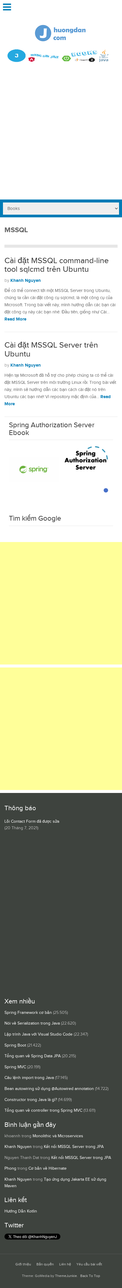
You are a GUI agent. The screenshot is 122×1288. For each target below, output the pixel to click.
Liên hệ (65, 1264)
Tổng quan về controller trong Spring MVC (43, 1110)
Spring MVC (15, 1067)
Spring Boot (15, 1045)
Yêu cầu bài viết (89, 1264)
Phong (10, 1168)
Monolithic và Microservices (58, 1136)
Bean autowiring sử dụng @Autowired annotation (49, 1088)
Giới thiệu (23, 1264)
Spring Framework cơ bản (28, 1012)
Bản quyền (45, 1264)
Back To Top (90, 1276)
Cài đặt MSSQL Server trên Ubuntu (51, 349)
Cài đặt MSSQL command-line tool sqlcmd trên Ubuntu (56, 265)
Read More (15, 319)
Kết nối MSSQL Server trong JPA (74, 1146)
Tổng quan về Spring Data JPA (32, 1056)
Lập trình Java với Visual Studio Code (38, 1034)
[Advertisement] (61, 135)
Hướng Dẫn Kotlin (20, 1211)
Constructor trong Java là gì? (30, 1099)
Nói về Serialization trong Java (32, 1023)
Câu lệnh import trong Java (29, 1077)
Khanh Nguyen (25, 280)
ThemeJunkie (66, 1276)
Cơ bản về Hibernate (47, 1168)
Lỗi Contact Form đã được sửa (31, 821)
